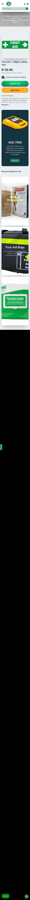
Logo (9, 4)
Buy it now (15, 90)
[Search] (27, 8)
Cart (28, 4)
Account (25, 4)
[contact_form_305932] (26, 896)
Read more (5, 104)
